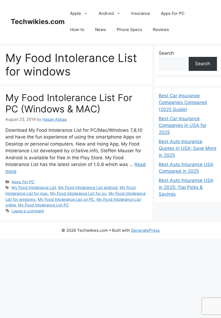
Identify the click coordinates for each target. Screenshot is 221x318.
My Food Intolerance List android (88, 187)
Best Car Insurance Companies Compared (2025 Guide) (183, 102)
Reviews (161, 29)
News (100, 29)
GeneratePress (145, 230)
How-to (77, 29)
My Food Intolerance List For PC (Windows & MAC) (68, 103)
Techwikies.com (38, 22)
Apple (75, 13)
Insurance (140, 13)
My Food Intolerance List (34, 187)
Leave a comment (28, 211)
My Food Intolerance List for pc (78, 193)
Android (106, 13)
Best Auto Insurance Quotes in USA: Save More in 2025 (187, 148)
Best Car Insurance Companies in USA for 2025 (182, 125)
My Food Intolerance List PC (43, 205)
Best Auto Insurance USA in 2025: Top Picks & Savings (186, 187)
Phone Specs (129, 29)
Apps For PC (173, 13)
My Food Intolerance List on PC (66, 199)
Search (166, 53)
